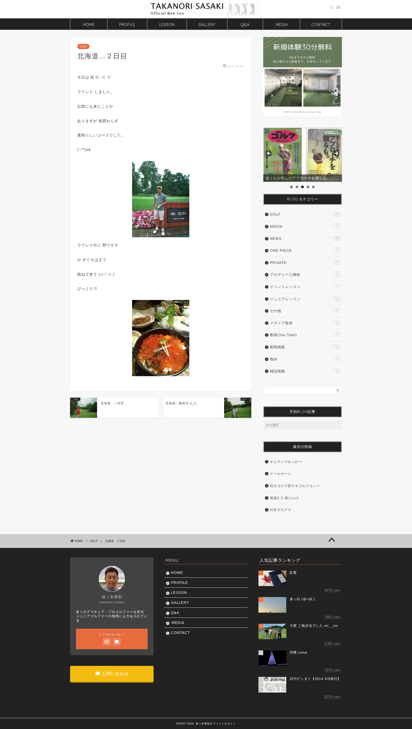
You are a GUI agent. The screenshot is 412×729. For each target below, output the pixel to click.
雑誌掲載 (304, 371)
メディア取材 (304, 323)
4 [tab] (308, 187)
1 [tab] (291, 187)
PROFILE (127, 24)
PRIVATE (304, 263)
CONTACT (320, 24)
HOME (89, 24)
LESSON (167, 24)
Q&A (245, 24)
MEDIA (282, 24)
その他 (304, 311)
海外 (304, 359)
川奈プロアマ (280, 510)
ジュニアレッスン (304, 299)
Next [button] (336, 153)
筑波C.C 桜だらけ (284, 498)
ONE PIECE (304, 250)
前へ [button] (269, 153)
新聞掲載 (304, 347)
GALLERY (207, 24)
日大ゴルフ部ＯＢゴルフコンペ (295, 486)
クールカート (280, 474)
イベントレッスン (304, 287)
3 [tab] (302, 187)
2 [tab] (297, 187)
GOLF (83, 46)
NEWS (304, 239)
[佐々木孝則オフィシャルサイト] (206, 14)
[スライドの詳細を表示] (302, 155)
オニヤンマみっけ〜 (286, 462)
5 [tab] (313, 187)
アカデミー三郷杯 (304, 275)
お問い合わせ (115, 673)
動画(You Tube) (304, 335)
